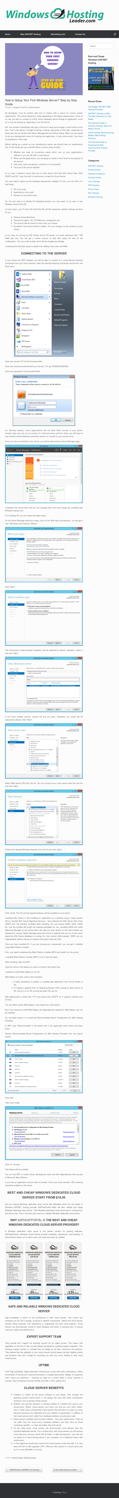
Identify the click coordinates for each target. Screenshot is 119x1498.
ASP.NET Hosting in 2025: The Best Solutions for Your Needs (99, 116)
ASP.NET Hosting (95, 165)
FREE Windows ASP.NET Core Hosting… (24, 1470)
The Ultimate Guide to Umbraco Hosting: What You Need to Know (100, 125)
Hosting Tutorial (17, 1457)
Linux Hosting (94, 181)
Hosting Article (94, 169)
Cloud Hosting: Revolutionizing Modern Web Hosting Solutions (101, 135)
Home (7, 34)
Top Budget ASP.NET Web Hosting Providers (99, 108)
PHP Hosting (93, 185)
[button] (114, 34)
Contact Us (80, 34)
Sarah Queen (34, 107)
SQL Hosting (93, 192)
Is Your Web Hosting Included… (67, 1470)
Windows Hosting (30, 1457)
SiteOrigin (57, 1492)
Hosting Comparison (96, 173)
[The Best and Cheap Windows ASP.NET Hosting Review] (55, 15)
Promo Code (93, 189)
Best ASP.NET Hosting (30, 34)
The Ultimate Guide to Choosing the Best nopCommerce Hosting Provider (97, 146)
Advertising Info (58, 34)
